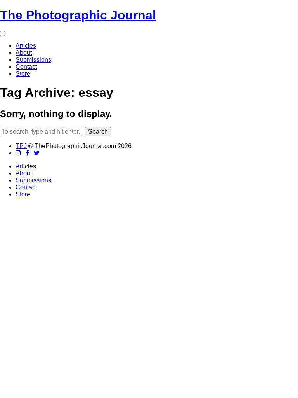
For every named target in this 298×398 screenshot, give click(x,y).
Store (23, 73)
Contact (26, 66)
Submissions (33, 59)
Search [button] (98, 131)
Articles (26, 45)
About (24, 52)
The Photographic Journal (78, 15)
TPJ (21, 146)
